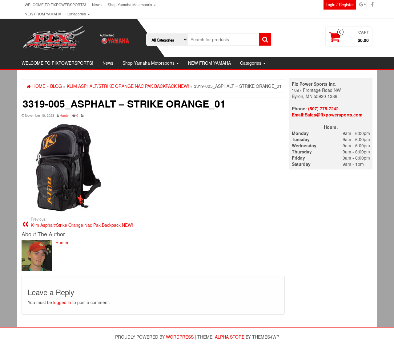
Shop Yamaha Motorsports (130, 4)
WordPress (180, 337)
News (97, 4)
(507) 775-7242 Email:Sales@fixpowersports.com (327, 111)
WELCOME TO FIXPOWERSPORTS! (55, 4)
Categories (77, 13)
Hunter (65, 115)
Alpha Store (229, 337)
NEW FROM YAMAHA (43, 13)
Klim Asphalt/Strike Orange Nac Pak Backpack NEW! (82, 222)
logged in (62, 302)
